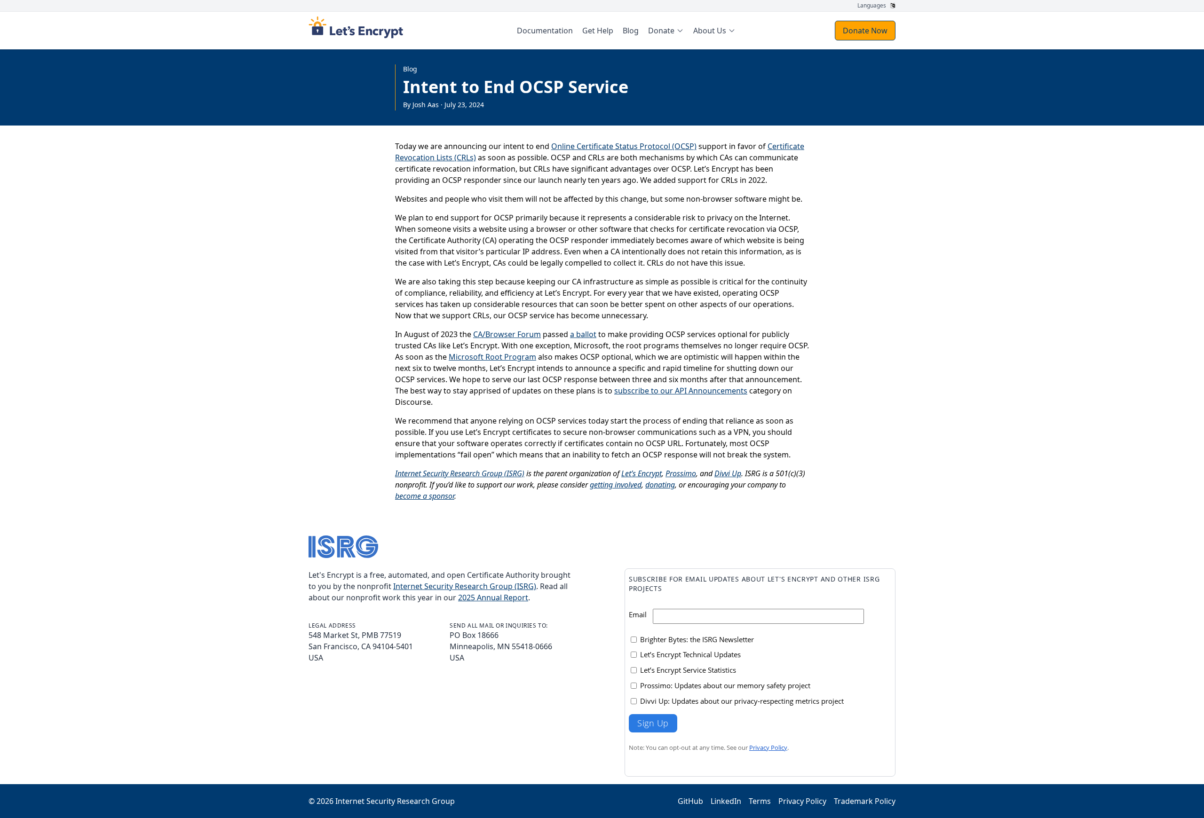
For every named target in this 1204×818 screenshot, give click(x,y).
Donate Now (865, 30)
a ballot (583, 334)
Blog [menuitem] (631, 30)
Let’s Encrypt (641, 473)
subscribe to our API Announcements (680, 390)
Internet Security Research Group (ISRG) (459, 473)
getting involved (616, 485)
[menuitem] (666, 30)
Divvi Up (727, 473)
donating (660, 485)
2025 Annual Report (493, 597)
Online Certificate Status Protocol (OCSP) (624, 146)
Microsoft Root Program (492, 357)
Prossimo (680, 473)
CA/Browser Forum (507, 334)
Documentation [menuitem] (545, 30)
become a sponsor (424, 496)
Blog (410, 68)
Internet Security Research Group (395, 801)
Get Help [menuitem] (597, 30)
